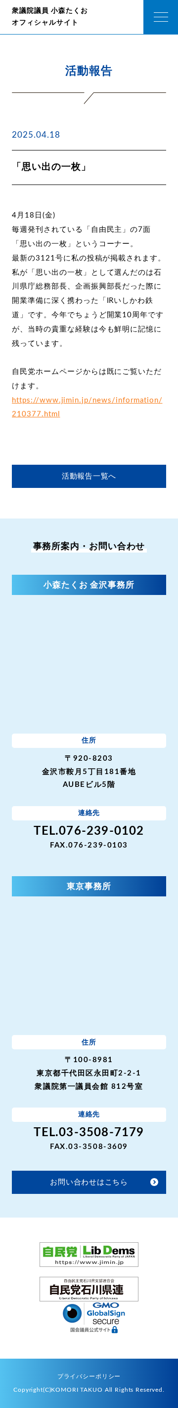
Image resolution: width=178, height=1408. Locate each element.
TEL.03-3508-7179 (89, 1133)
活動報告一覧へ (89, 476)
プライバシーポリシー (89, 1376)
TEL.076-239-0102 (89, 831)
